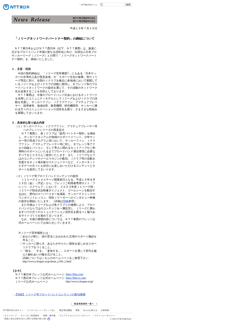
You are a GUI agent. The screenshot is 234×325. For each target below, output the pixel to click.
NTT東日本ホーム (89, 5)
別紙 (66, 201)
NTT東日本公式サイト (13, 310)
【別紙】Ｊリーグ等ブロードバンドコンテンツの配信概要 (50, 294)
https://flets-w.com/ (76, 277)
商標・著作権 (49, 315)
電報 (77, 310)
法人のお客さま (90, 310)
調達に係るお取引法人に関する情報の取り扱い (26, 318)
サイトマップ (10, 315)
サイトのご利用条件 (30, 315)
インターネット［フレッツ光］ (41, 310)
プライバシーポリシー (104, 315)
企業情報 (105, 310)
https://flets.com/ (74, 274)
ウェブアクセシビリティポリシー (74, 315)
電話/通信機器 (65, 310)
